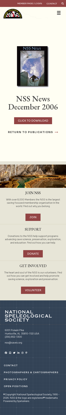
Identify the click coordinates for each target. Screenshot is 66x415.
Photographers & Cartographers (31, 372)
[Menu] (59, 13)
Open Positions (16, 386)
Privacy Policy (15, 379)
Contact (51, 3)
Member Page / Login (29, 3)
